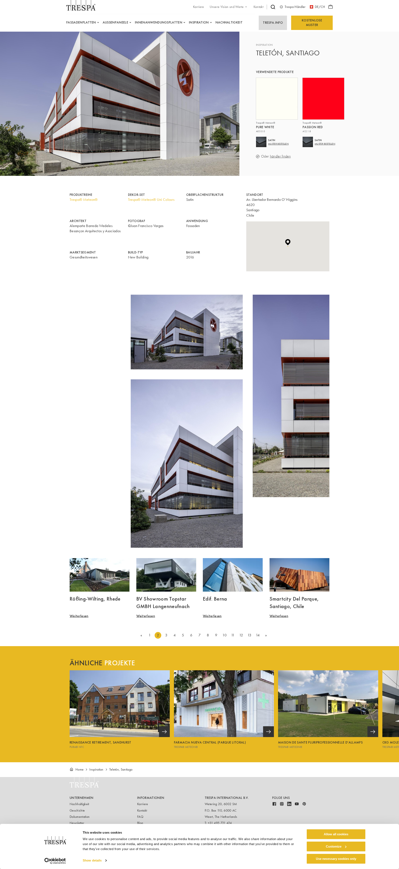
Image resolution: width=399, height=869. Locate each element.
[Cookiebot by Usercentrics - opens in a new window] (55, 861)
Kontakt (142, 810)
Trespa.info (273, 22)
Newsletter (77, 823)
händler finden (280, 156)
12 (241, 635)
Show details (92, 860)
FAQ (140, 817)
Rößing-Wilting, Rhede (95, 598)
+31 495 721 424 (220, 823)
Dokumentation (80, 817)
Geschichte (77, 810)
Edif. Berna (215, 598)
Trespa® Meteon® (84, 199)
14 (258, 635)
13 (249, 635)
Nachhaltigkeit (79, 804)
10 (224, 635)
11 (233, 635)
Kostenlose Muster (312, 22)
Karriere (142, 804)
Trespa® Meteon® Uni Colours (151, 199)
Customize (333, 846)
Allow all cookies (336, 834)
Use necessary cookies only (336, 858)
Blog (140, 823)
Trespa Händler (295, 7)
